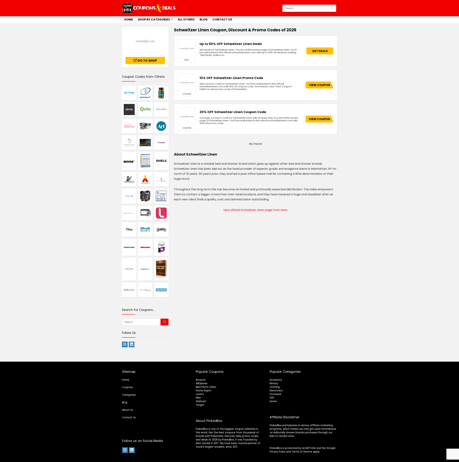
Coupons (127, 387)
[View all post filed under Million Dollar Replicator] (145, 161)
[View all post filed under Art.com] (161, 126)
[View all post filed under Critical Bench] (145, 196)
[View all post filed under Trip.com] (129, 196)
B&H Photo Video (206, 387)
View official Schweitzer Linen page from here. (255, 210)
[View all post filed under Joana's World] (145, 142)
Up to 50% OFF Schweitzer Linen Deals (231, 44)
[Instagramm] (125, 344)
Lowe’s (200, 394)
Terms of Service (302, 451)
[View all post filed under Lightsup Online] (161, 213)
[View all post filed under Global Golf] (145, 92)
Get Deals (320, 51)
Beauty (274, 383)
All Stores (186, 19)
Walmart (201, 401)
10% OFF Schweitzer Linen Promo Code (231, 78)
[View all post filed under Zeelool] (129, 289)
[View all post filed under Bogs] (129, 161)
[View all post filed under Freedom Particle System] (161, 247)
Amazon (201, 380)
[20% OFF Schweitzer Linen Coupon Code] (186, 117)
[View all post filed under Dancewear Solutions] (161, 142)
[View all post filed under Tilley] (129, 229)
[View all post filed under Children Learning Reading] (145, 126)
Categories (129, 395)
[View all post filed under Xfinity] (129, 109)
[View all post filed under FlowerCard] (129, 142)
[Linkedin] (131, 344)
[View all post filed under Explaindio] (145, 213)
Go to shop (147, 60)
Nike (198, 397)
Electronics (276, 390)
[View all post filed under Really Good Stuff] (161, 109)
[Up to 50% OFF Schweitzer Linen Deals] (186, 49)
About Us (127, 410)
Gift (272, 397)
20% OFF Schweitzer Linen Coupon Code (233, 112)
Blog (204, 19)
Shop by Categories (154, 19)
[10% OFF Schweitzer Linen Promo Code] (186, 83)
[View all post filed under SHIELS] (161, 161)
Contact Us (222, 19)
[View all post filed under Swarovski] (129, 179)
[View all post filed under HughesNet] (145, 269)
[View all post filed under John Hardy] (129, 269)
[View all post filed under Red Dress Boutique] (129, 126)
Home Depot (203, 390)
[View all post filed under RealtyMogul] (161, 179)
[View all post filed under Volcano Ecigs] (145, 179)
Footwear (275, 394)
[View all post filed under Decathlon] (161, 289)
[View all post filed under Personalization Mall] (145, 289)
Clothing (275, 387)
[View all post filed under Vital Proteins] (129, 92)
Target (200, 405)
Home (128, 19)
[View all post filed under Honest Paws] (129, 247)
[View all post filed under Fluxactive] (161, 92)
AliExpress (201, 383)
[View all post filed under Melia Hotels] (129, 213)
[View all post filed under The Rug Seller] (161, 196)
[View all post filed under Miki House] (145, 247)
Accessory (276, 380)
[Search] (332, 8)
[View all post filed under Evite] (145, 109)
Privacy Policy (278, 451)
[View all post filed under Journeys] (161, 229)
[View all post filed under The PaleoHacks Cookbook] (161, 269)
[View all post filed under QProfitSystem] (145, 229)
